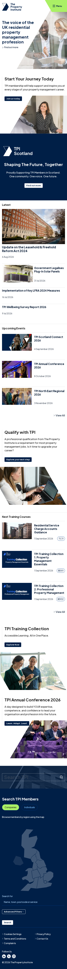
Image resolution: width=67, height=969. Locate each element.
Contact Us (42, 938)
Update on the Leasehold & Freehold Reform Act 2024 (29, 249)
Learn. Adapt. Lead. (16, 723)
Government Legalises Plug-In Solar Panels (49, 269)
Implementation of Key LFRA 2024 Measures (31, 290)
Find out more (11, 47)
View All (60, 415)
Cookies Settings (13, 934)
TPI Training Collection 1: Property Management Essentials (48, 559)
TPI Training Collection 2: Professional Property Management (49, 589)
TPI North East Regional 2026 (49, 392)
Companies (11, 807)
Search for (7, 896)
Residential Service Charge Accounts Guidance (46, 529)
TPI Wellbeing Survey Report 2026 (24, 307)
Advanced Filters (13, 911)
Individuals (29, 807)
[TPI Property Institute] (12, 7)
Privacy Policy (44, 934)
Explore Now (12, 644)
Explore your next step (18, 459)
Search (7, 922)
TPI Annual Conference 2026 (49, 365)
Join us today (13, 98)
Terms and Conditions (15, 938)
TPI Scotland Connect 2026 (48, 338)
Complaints (10, 943)
